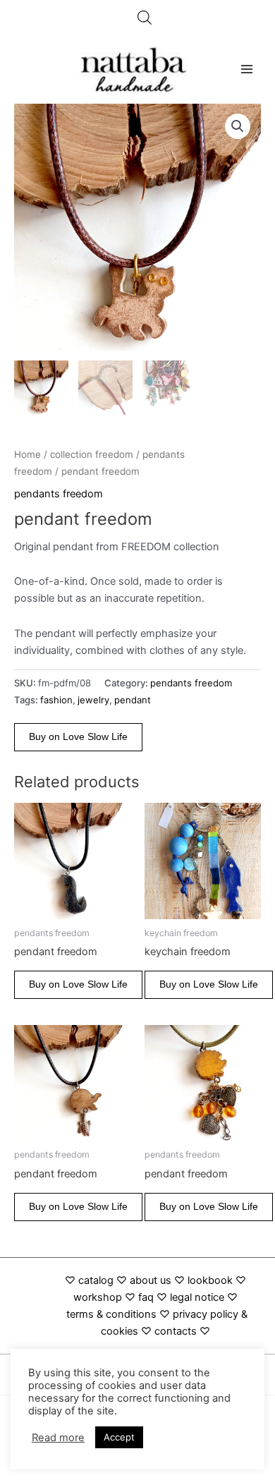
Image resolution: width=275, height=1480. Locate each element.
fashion (56, 699)
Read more (58, 1437)
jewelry (93, 699)
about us (150, 1280)
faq (146, 1297)
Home (27, 454)
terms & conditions (111, 1314)
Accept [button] (119, 1437)
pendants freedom (58, 493)
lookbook (210, 1280)
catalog (96, 1280)
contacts (175, 1331)
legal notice (197, 1297)
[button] (237, 126)
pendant (132, 699)
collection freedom (91, 454)
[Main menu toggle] (247, 69)
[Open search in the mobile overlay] (145, 18)
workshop (99, 1297)
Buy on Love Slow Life (78, 737)
